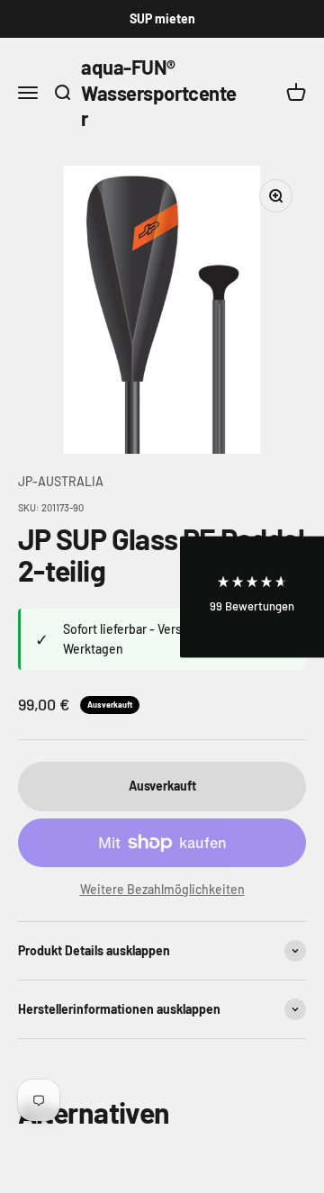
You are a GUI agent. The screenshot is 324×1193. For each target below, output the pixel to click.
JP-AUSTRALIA (61, 481)
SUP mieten (162, 18)
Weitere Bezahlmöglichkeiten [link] (162, 889)
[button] (252, 596)
